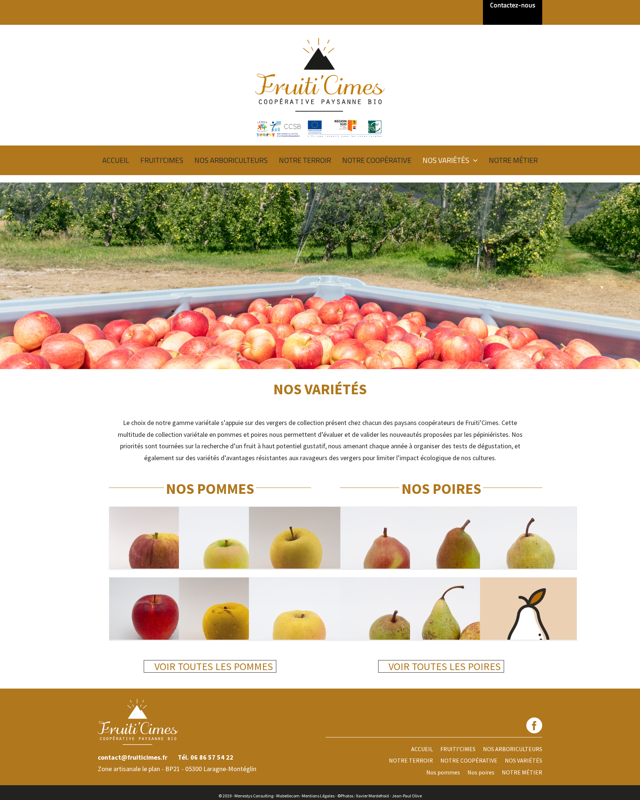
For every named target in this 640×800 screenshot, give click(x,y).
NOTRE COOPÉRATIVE (468, 760)
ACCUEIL (422, 749)
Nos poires (480, 772)
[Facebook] (534, 725)
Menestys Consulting (253, 796)
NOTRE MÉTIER (522, 772)
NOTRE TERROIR (411, 760)
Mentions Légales (318, 796)
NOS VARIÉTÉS (523, 760)
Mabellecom (288, 796)
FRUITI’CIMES (458, 749)
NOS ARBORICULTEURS (512, 749)
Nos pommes (443, 772)
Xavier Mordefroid (372, 796)
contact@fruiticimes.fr (132, 757)
